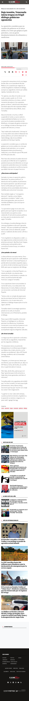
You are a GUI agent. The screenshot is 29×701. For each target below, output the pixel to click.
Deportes (4, 663)
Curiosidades (13, 663)
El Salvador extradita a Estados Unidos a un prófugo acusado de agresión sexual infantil (13, 541)
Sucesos (4, 657)
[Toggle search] (26, 2)
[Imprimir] (12, 71)
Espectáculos (14, 661)
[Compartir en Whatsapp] (26, 75)
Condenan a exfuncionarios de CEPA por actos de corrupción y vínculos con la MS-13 (18, 502)
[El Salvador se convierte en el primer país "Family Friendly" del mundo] (5, 513)
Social (19, 657)
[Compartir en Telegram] (26, 71)
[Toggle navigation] (2, 2)
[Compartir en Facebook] (16, 71)
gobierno (21, 408)
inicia (3, 408)
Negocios (12, 659)
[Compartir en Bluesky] (22, 71)
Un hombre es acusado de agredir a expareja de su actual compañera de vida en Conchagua (18, 478)
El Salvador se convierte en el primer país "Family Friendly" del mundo (18, 511)
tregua (11, 408)
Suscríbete (6, 671)
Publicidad (21, 668)
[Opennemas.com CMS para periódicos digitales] (14, 692)
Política (12, 657)
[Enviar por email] (9, 71)
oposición (7, 408)
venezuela (16, 408)
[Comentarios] (5, 71)
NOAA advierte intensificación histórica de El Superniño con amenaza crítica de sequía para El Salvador (18, 469)
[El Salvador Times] (14, 2)
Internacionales (6, 661)
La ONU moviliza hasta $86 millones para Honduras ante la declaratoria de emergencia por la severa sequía (14, 565)
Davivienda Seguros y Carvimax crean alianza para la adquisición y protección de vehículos (18, 488)
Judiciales (4, 659)
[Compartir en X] (19, 71)
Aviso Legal (12, 671)
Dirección (15, 668)
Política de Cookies (21, 671)
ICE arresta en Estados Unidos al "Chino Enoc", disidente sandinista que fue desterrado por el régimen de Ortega (14, 590)
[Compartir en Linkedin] (22, 75)
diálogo (25, 408)
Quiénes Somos (8, 668)
